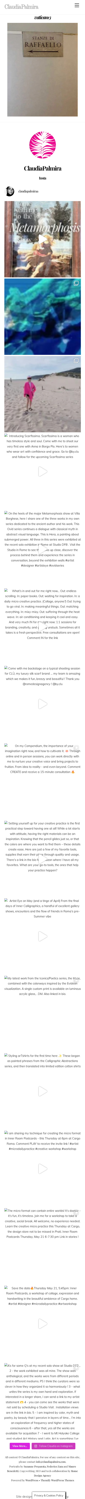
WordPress (32, 1480)
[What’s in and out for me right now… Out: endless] (42, 626)
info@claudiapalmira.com (51, 1461)
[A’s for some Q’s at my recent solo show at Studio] (42, 1401)
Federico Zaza (55, 1466)
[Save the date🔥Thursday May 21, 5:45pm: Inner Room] (42, 1324)
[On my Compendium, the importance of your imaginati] (42, 781)
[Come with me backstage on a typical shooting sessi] (42, 704)
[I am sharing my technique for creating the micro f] (42, 1169)
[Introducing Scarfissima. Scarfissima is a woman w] (42, 471)
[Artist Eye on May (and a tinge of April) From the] (42, 936)
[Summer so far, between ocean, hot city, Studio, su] (42, 394)
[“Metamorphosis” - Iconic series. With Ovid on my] (42, 317)
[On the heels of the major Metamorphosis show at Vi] (42, 549)
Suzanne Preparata (35, 1466)
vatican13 (42, 17)
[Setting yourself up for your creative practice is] (42, 859)
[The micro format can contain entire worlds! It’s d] (42, 1246)
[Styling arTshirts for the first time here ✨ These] (42, 1091)
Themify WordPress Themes (57, 1480)
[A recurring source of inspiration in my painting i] (42, 239)
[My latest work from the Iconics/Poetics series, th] (42, 1014)
